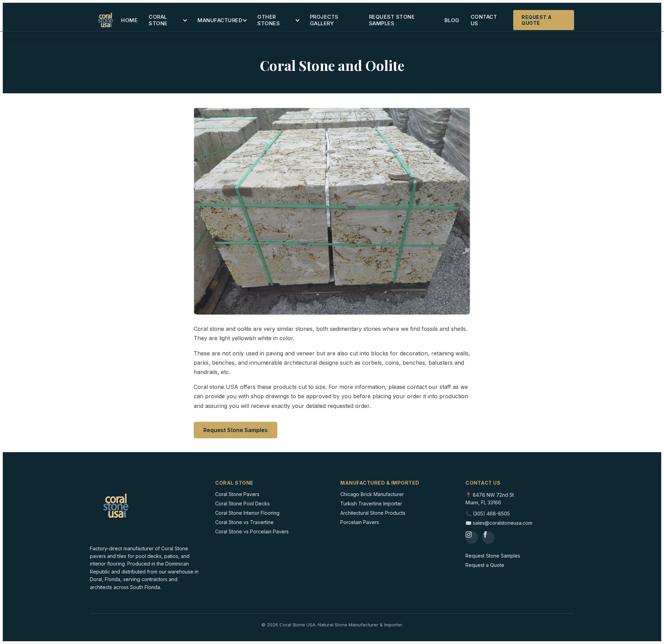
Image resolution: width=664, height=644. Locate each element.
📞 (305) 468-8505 (487, 513)
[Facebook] (488, 537)
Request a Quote (537, 20)
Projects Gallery (324, 20)
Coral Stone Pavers (237, 494)
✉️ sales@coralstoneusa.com (498, 523)
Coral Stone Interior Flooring (247, 513)
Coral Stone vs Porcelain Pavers (252, 531)
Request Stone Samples (392, 20)
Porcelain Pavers (359, 522)
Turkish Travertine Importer (371, 503)
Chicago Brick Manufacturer (372, 494)
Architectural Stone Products (372, 513)
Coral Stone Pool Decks (242, 503)
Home (129, 20)
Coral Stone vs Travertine (244, 522)
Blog (452, 20)
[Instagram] (471, 537)
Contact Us (484, 20)
